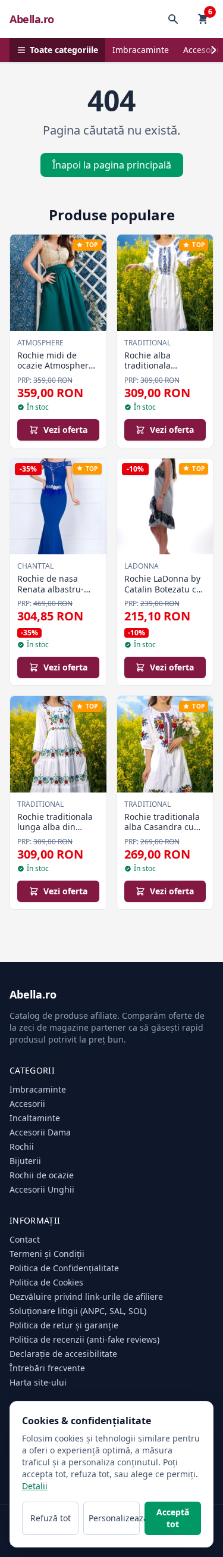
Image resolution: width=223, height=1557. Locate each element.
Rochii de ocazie (42, 1175)
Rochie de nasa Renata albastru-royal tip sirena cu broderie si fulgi (53, 594)
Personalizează (114, 1518)
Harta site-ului (38, 1382)
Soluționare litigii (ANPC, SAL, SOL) (78, 1310)
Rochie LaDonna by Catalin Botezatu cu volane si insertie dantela (163, 594)
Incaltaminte (35, 1118)
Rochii (22, 1146)
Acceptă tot (172, 1518)
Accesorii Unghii (42, 1189)
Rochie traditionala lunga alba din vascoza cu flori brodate (55, 832)
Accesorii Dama (40, 1132)
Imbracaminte (140, 49)
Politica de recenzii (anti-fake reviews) (84, 1339)
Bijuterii (25, 1160)
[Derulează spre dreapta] (213, 50)
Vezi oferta (65, 429)
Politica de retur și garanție (64, 1325)
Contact (25, 1239)
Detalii (35, 1486)
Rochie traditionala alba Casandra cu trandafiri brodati (162, 827)
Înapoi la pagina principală (111, 164)
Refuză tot (50, 1518)
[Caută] (173, 19)
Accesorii (27, 1103)
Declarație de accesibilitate (63, 1353)
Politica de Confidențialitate (64, 1268)
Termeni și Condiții (47, 1253)
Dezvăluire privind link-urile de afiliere (86, 1296)
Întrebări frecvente (47, 1368)
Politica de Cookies (46, 1282)
